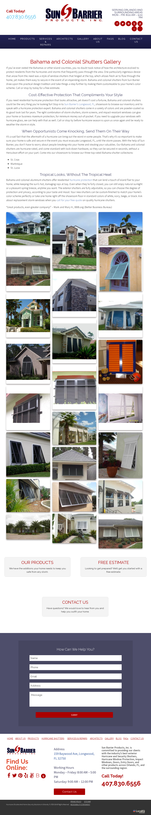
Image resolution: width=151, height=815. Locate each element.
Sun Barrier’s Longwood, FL (79, 104)
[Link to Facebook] (117, 23)
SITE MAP (87, 801)
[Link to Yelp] (134, 23)
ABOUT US (97, 40)
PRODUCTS (27, 39)
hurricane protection (81, 180)
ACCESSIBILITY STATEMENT (80, 804)
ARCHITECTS (64, 39)
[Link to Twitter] (122, 23)
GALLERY (83, 39)
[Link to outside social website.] (140, 28)
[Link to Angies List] (140, 23)
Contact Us (69, 791)
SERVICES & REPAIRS (45, 42)
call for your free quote (69, 200)
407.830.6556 (121, 783)
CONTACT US (136, 40)
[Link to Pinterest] (128, 23)
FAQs (110, 39)
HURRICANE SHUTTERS (53, 738)
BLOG (121, 39)
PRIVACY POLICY (75, 801)
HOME (12, 39)
